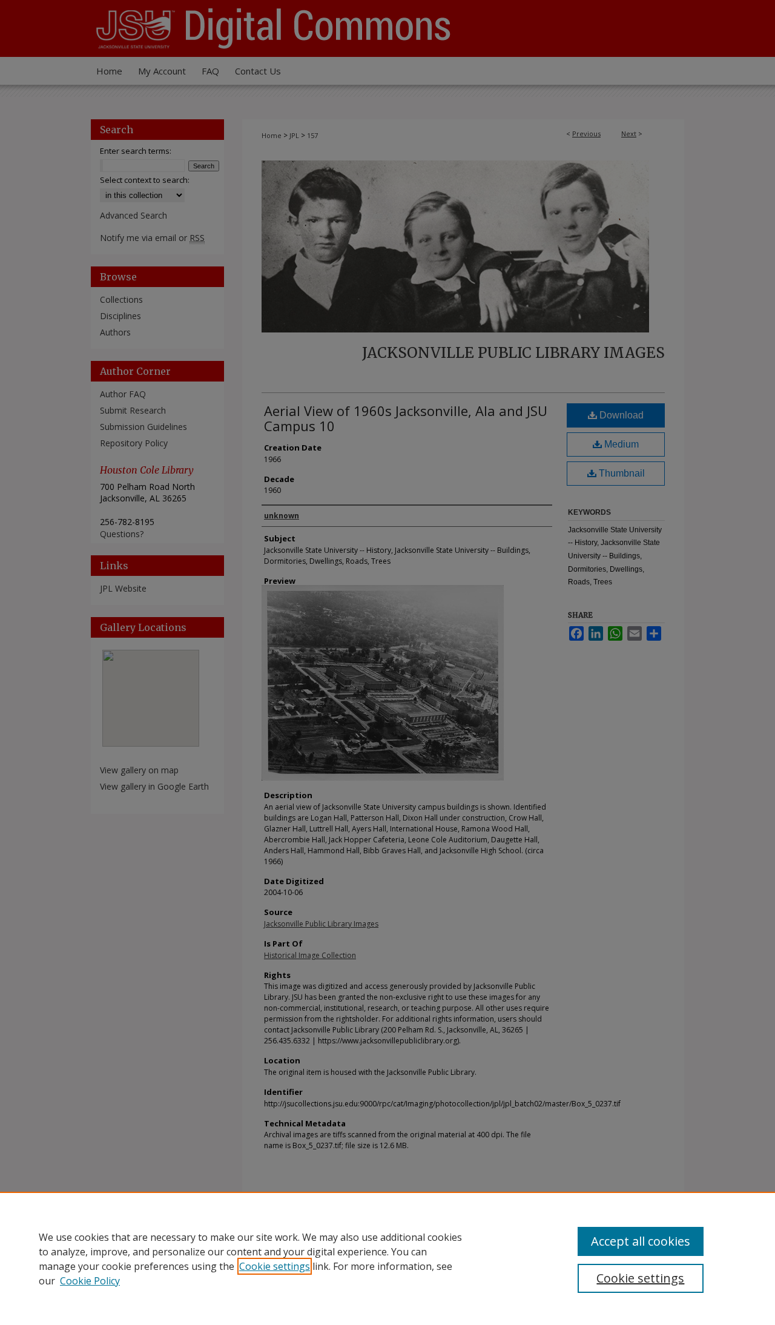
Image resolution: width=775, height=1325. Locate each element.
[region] (387, 1258)
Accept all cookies (640, 1241)
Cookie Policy (90, 1280)
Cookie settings (274, 1266)
